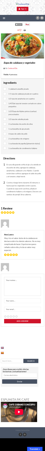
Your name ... (10, 301)
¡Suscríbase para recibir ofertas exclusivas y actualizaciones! (16, 370)
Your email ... (10, 309)
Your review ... (11, 280)
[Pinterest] (42, 18)
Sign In (23, 9)
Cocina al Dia (12, 68)
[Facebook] (38, 18)
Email (19, 24)
